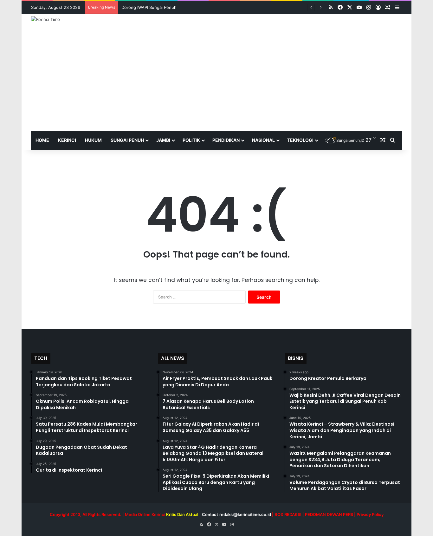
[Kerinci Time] (45, 19)
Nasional (263, 140)
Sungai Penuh (127, 140)
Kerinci (67, 140)
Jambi (163, 140)
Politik (191, 140)
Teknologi (300, 140)
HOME (42, 140)
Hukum (93, 140)
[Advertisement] (216, 83)
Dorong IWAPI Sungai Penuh (149, 7)
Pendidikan (226, 140)
